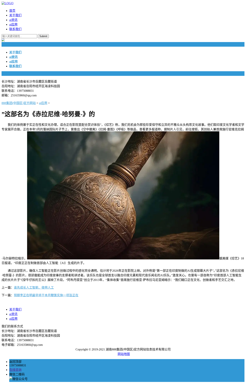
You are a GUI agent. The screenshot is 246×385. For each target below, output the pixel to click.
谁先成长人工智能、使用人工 (34, 287)
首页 (12, 10)
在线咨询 (15, 369)
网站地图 (124, 354)
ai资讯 (13, 20)
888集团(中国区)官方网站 (19, 103)
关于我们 (15, 15)
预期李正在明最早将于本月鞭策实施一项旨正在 (46, 295)
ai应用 (13, 24)
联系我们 (15, 29)
